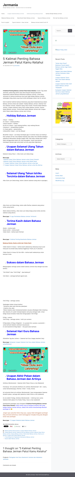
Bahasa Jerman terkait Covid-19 (39, 22)
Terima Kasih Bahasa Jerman (30, 433)
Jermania (10, 5)
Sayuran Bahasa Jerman (44, 18)
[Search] (70, 30)
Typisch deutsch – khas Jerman (20, 22)
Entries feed (59, 175)
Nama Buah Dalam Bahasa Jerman (26, 18)
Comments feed (60, 178)
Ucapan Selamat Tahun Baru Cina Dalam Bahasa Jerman (62, 79)
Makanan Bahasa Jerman (7, 18)
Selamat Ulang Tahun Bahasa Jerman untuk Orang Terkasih (21, 159)
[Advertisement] (25, 79)
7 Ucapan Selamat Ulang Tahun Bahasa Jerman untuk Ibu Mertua (23, 165)
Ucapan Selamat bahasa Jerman (15, 13)
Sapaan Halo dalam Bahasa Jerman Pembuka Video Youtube (63, 73)
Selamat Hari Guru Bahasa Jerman (25, 432)
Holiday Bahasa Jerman (10, 432)
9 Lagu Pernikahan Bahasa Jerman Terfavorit (22, 216)
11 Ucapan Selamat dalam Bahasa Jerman (22, 420)
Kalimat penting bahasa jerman (35, 13)
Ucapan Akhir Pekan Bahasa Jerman (16, 435)
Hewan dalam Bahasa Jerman (12, 438)
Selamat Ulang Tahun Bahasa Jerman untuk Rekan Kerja (20, 161)
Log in (57, 173)
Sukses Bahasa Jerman (17, 433)
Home (3, 13)
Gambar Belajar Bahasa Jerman (54, 13)
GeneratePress (45, 474)
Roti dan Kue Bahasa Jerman (60, 18)
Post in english (5, 22)
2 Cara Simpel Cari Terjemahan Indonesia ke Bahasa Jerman (19, 437)
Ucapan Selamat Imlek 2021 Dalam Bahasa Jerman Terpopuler (63, 85)
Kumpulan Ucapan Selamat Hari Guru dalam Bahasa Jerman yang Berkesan (63, 91)
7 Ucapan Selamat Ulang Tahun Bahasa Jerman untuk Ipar (21, 163)
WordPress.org (59, 180)
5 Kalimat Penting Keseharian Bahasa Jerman (23, 239)
